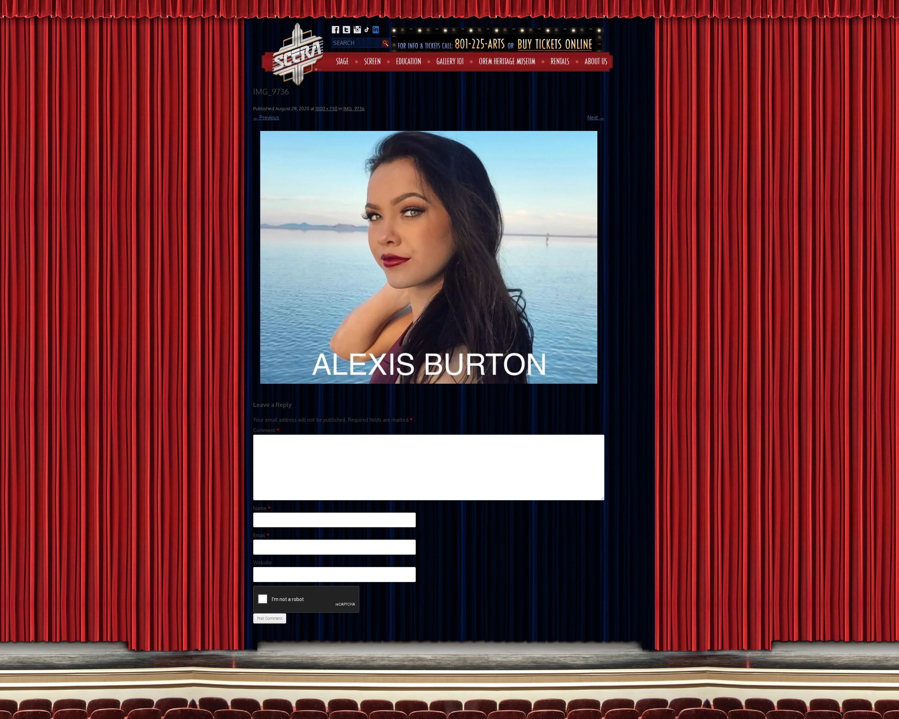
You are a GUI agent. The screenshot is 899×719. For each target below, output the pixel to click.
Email (261, 535)
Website (262, 563)
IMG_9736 (354, 108)
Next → (596, 117)
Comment (266, 430)
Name (262, 508)
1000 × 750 (326, 108)
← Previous (266, 117)
